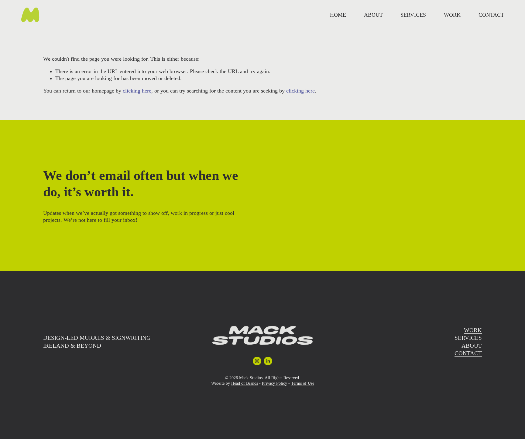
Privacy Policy (274, 383)
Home (338, 15)
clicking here (137, 91)
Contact (491, 15)
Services (413, 15)
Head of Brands (244, 383)
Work (452, 15)
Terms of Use (302, 383)
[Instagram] (257, 361)
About (373, 15)
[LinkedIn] (268, 361)
